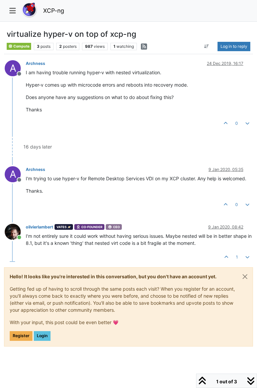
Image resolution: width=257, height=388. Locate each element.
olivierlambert (39, 226)
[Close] (245, 277)
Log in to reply (234, 46)
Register (21, 335)
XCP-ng (53, 10)
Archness (35, 63)
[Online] (15, 231)
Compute (21, 46)
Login (42, 335)
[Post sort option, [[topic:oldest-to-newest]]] (206, 46)
